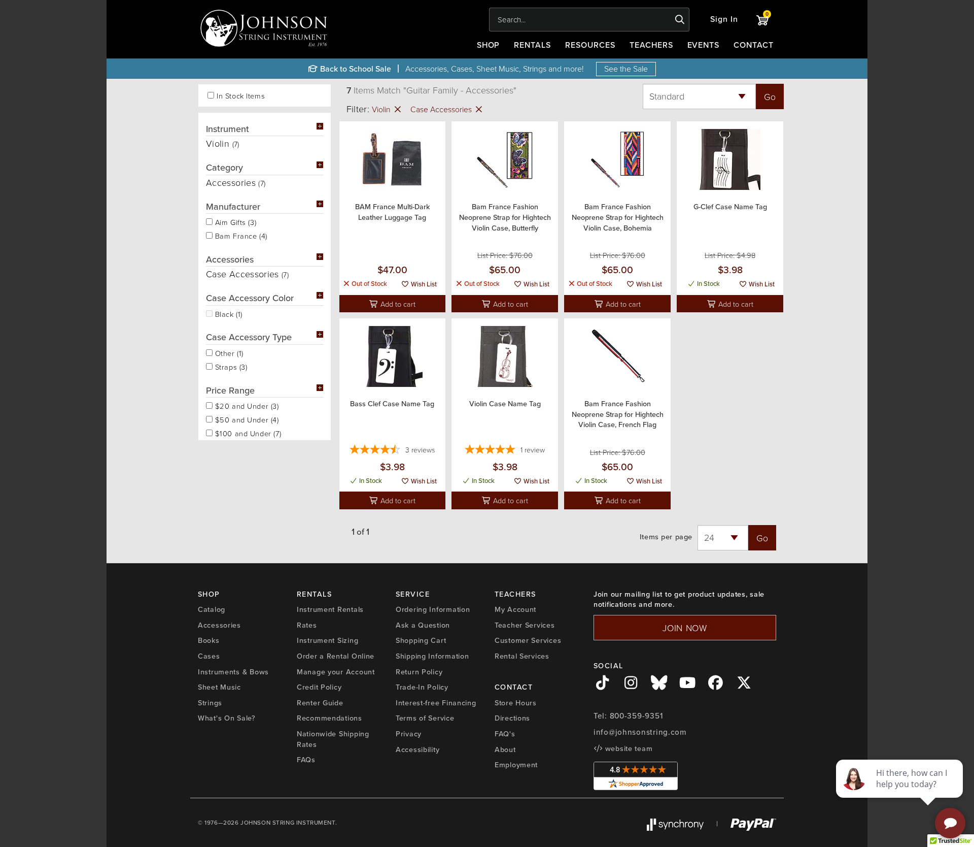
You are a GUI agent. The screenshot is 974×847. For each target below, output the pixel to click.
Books (209, 640)
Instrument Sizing (327, 640)
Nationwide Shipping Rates (333, 739)
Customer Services (528, 640)
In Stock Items (241, 96)
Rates (307, 625)
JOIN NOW (685, 628)
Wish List (423, 284)
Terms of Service (425, 718)
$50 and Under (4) (246, 418)
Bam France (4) (240, 235)
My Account (515, 609)
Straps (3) (230, 366)
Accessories (219, 625)
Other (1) (228, 352)
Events (703, 45)
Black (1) (227, 313)
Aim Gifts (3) (234, 221)
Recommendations (329, 718)
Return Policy (419, 671)
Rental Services (522, 656)
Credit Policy (319, 687)
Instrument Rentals (330, 609)
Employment (516, 764)
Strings (210, 702)
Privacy (409, 733)
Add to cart (396, 304)
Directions (512, 718)
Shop (488, 45)
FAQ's (505, 733)
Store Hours (516, 702)
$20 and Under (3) (246, 405)
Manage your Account (336, 671)
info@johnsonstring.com (640, 732)
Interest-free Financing (436, 702)
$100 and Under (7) (247, 432)
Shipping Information (432, 656)
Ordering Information (433, 609)
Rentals (532, 45)
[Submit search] (680, 19)
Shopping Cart (421, 640)
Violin (382, 109)
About (505, 749)
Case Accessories (442, 109)
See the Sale (626, 68)
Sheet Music (219, 687)
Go (770, 96)
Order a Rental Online (335, 656)
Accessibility (417, 749)
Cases (209, 656)
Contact (754, 45)
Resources (590, 45)
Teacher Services (525, 625)
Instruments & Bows (233, 671)
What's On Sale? (227, 718)
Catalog (211, 609)
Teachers (651, 45)
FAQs (306, 759)
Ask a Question (423, 625)
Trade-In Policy (422, 687)
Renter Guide (320, 702)
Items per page (666, 537)
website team (627, 748)
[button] (724, 19)
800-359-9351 (636, 716)
